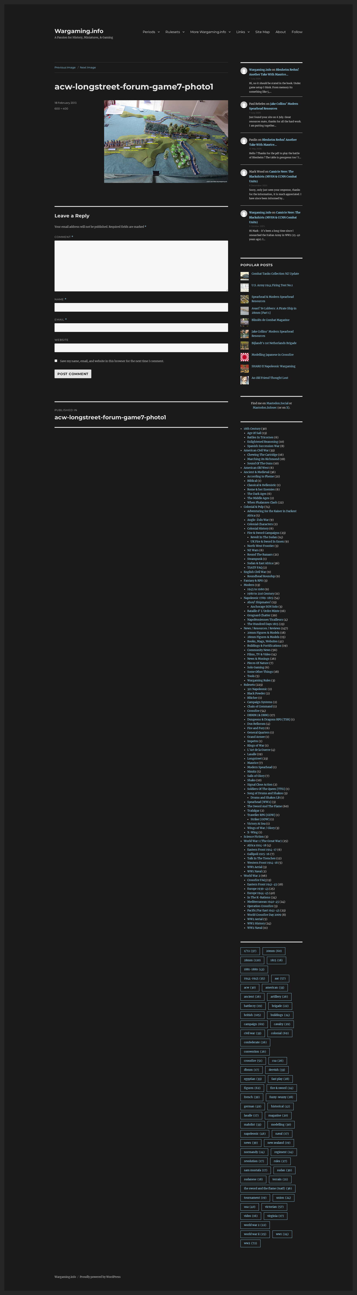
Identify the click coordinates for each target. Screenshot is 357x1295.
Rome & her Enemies (261, 489)
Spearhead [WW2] (259, 802)
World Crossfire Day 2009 (264, 915)
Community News (259, 650)
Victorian (274, 1207)
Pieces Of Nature (258, 663)
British (252, 1015)
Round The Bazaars (260, 554)
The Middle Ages (258, 498)
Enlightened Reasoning (262, 442)
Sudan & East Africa (260, 563)
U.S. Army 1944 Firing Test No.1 (272, 285)
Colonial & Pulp (254, 507)
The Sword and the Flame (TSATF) (268, 1188)
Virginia (275, 1216)
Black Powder (256, 693)
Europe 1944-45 (258, 893)
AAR (280, 978)
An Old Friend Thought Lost (270, 378)
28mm (252, 960)
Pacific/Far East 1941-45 (263, 910)
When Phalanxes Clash (262, 502)
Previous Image (65, 67)
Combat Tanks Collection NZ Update (275, 273)
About (281, 32)
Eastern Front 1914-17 (262, 849)
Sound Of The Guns (260, 463)
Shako (251, 780)
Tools (251, 676)
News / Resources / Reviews (262, 628)
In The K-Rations (258, 897)
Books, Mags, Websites (262, 641)
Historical (280, 1106)
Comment (64, 237)
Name (61, 299)
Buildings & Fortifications (264, 646)
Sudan (284, 1170)
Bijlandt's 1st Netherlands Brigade (274, 343)
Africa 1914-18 (256, 845)
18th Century (252, 428)
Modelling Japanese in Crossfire (273, 355)
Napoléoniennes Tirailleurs (265, 619)
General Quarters (258, 732)
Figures (252, 1088)
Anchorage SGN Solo (264, 606)
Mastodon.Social (277, 403)
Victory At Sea (256, 823)
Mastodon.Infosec (265, 407)
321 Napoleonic (257, 689)
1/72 (250, 951)
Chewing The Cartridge (262, 455)
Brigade (280, 1006)
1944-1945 (254, 978)
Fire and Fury (256, 728)
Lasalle (251, 754)
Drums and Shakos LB (265, 797)
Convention (255, 1051)
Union (283, 1198)
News (251, 1143)
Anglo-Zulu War (258, 520)
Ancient (252, 996)
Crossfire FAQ (256, 880)
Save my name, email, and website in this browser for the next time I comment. (112, 361)
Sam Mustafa (255, 1170)
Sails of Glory (256, 776)
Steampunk (254, 559)
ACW (250, 987)
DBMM (251, 1070)
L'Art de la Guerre (258, 750)
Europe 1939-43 (257, 889)
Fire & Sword (281, 1088)
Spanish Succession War (263, 446)
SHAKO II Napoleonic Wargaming (273, 366)
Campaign (254, 1024)
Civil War (252, 1033)
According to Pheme (260, 476)
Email (61, 319)
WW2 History (256, 923)
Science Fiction (254, 836)
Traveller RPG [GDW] (261, 815)
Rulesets (249, 685)
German (252, 1106)
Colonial (280, 1033)
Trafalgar (253, 810)
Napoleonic (255, 1133)
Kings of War (255, 745)
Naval (282, 1133)
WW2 (250, 1243)
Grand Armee (256, 737)
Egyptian (253, 1079)
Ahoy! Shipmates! (259, 602)
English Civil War (255, 572)
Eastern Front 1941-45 (262, 884)
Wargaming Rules (259, 680)
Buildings (280, 1015)
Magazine (278, 1115)
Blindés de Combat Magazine (270, 320)
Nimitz (251, 771)
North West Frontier (260, 546)
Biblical (252, 481)
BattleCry (253, 1006)
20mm (274, 951)
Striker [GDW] (260, 819)
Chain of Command (260, 706)
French (252, 1097)
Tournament (255, 1198)
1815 (276, 960)
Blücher (252, 698)
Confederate (255, 1042)
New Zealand (279, 1143)
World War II (255, 1234)
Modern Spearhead (259, 767)
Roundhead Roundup (261, 576)
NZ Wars (253, 550)
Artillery (279, 996)
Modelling (281, 1124)
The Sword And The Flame (264, 806)
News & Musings (258, 659)
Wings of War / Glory (261, 828)
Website (62, 339)
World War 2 (252, 876)
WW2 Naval (254, 928)
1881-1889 (254, 969)
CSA (277, 1060)
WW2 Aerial (255, 919)
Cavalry (282, 1024)
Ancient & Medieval (256, 472)
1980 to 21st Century (260, 593)
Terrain (280, 1179)
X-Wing (252, 832)
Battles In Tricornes (260, 437)
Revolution (254, 1161)
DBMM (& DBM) (258, 715)
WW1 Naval (254, 871)
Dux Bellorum (256, 724)
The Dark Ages (257, 494)
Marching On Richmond (263, 459)
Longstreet (254, 758)
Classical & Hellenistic (261, 485)
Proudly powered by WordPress (100, 1277)
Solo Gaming (255, 667)
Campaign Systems (259, 702)
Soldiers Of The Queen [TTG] (266, 789)
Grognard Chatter (258, 615)
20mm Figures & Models (263, 632)
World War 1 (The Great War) (263, 841)
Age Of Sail (254, 433)
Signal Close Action (260, 784)
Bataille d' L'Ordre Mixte (263, 611)
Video (251, 1216)
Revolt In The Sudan (264, 537)
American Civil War (256, 450)
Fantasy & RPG (253, 580)
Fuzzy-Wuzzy (281, 1097)
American (274, 987)
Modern (249, 585)
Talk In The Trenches (261, 858)
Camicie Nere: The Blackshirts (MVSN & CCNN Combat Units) (273, 176)
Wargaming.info (79, 31)
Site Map (262, 32)
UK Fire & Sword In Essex (267, 541)
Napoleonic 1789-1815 (258, 598)
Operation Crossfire (260, 906)
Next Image (88, 67)
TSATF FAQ (254, 567)
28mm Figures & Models (263, 637)
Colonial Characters (260, 524)
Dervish (277, 1070)
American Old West (256, 468)
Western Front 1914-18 (262, 863)
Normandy (254, 1152)
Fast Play (280, 1079)
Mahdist (252, 1124)
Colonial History (258, 528)
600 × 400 (61, 108)
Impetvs (252, 741)
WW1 (282, 1234)
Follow (297, 32)
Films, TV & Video (259, 654)
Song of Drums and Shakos (265, 793)
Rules (280, 1161)
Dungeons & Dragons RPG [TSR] (268, 719)
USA (249, 1207)
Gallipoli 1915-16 (258, 854)
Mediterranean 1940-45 (263, 902)
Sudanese (253, 1179)
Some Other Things (260, 672)
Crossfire (253, 711)
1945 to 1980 (255, 589)
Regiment (283, 1152)
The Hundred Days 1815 (262, 624)
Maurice (252, 763)
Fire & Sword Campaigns (263, 533)
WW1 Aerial (254, 867)
